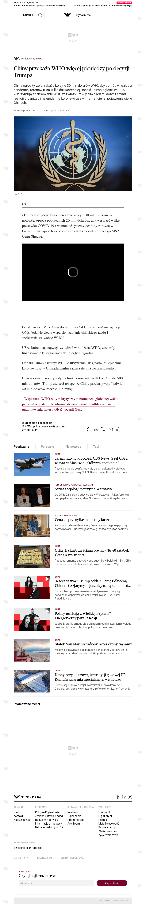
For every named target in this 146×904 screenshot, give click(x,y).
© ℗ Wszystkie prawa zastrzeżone (43, 426)
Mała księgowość (108, 823)
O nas (17, 812)
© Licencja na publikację (37, 422)
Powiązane (21, 446)
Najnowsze (73, 446)
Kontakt (18, 815)
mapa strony (21, 858)
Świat (39, 58)
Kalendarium (44, 858)
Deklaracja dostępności (49, 827)
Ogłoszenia (74, 815)
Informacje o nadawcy (48, 823)
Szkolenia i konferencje (28, 847)
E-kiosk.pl (104, 812)
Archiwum (73, 823)
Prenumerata (75, 819)
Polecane (47, 446)
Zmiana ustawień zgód (49, 815)
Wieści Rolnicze (107, 831)
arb (24, 203)
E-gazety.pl (105, 815)
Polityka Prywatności (47, 812)
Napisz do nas (22, 819)
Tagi (96, 446)
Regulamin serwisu (46, 819)
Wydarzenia (83, 15)
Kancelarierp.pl (107, 827)
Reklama (72, 812)
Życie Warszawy (108, 835)
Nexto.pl (103, 819)
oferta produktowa (72, 858)
